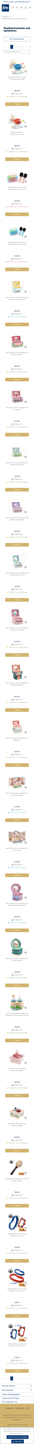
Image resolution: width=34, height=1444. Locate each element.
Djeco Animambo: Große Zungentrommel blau (17, 78)
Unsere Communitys (10, 1398)
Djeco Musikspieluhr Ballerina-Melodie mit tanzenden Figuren (17, 1014)
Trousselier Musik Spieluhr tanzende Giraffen (17, 1069)
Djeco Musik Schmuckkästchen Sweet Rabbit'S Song (17, 574)
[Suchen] (12, 8)
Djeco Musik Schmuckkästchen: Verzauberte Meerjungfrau (17, 904)
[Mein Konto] (21, 7)
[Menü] (30, 8)
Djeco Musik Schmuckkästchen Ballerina (17, 739)
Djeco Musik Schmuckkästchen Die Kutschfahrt (17, 353)
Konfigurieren (18, 1441)
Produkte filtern (18, 39)
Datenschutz (19, 1408)
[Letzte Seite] (30, 47)
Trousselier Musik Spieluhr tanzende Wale (17, 1125)
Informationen (8, 1390)
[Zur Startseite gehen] (6, 8)
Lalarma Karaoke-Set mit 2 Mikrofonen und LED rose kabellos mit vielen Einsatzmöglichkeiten (17, 188)
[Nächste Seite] (26, 47)
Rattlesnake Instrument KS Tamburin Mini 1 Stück (17, 1345)
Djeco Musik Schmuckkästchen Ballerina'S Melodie (17, 519)
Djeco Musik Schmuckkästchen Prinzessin (17, 408)
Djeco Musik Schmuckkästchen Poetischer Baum (17, 684)
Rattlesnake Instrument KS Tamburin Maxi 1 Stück (17, 1290)
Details (17, 104)
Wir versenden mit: (9, 1402)
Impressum (9, 1408)
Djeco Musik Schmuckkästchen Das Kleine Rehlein (17, 464)
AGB (27, 1408)
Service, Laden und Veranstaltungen (16, 2)
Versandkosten (11, 1417)
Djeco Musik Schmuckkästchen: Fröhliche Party (17, 959)
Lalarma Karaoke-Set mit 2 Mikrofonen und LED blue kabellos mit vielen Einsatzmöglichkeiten (17, 243)
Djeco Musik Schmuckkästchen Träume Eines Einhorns (17, 298)
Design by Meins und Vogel (17, 1424)
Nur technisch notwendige (17, 1437)
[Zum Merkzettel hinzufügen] (25, 71)
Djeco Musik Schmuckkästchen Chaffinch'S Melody (17, 629)
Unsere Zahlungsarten (11, 1394)
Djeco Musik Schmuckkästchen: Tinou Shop (17, 849)
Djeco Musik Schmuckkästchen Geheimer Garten (17, 794)
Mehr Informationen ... (17, 1433)
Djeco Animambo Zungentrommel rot (17, 133)
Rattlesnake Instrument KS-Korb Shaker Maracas (17, 1180)
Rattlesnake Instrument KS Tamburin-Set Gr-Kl (17, 1235)
